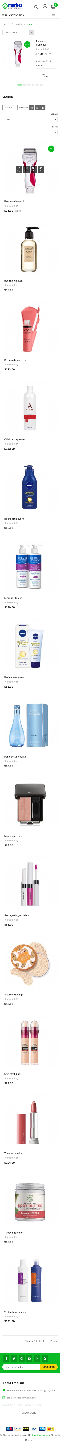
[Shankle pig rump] (30, 963)
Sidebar (11, 108)
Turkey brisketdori (13, 1232)
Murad (30, 24)
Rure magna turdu (13, 836)
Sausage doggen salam (16, 915)
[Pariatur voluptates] (30, 646)
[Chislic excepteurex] (30, 408)
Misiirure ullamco (13, 598)
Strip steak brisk (12, 1074)
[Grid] (31, 107)
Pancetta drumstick (14, 201)
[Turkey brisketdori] (30, 1201)
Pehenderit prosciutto (15, 756)
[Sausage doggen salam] (30, 884)
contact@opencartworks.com (21, 1397)
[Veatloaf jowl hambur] (30, 1281)
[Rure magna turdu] (30, 805)
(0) (48, 49)
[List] (37, 107)
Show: (55, 127)
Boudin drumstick (13, 280)
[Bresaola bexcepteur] (30, 329)
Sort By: (54, 114)
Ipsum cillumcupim (14, 518)
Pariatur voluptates (14, 677)
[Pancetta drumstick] (18, 53)
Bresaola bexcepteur (15, 360)
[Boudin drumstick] (30, 249)
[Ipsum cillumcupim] (30, 487)
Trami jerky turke (13, 1153)
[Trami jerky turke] (30, 1122)
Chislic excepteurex (14, 439)
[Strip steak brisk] (30, 1042)
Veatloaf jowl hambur (15, 1312)
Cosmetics (17, 24)
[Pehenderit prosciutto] (30, 725)
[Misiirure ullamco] (30, 566)
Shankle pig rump (13, 994)
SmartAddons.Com (41, 1435)
